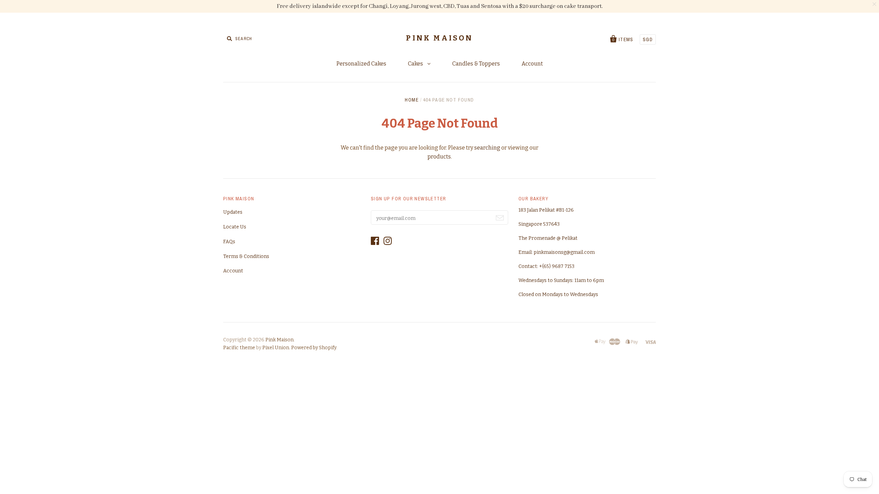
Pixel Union (275, 348)
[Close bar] (874, 4)
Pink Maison (439, 38)
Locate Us (234, 227)
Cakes (416, 63)
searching (487, 147)
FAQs (229, 242)
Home (412, 100)
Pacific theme (239, 348)
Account (532, 63)
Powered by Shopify (313, 348)
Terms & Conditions (246, 256)
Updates (232, 212)
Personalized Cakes (361, 63)
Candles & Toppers (476, 63)
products (439, 156)
